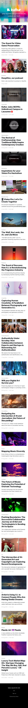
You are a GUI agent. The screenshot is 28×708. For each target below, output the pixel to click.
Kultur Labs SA (12, 688)
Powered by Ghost (14, 696)
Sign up (14, 693)
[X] (14, 690)
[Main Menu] (25, 2)
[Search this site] (2, 2)
